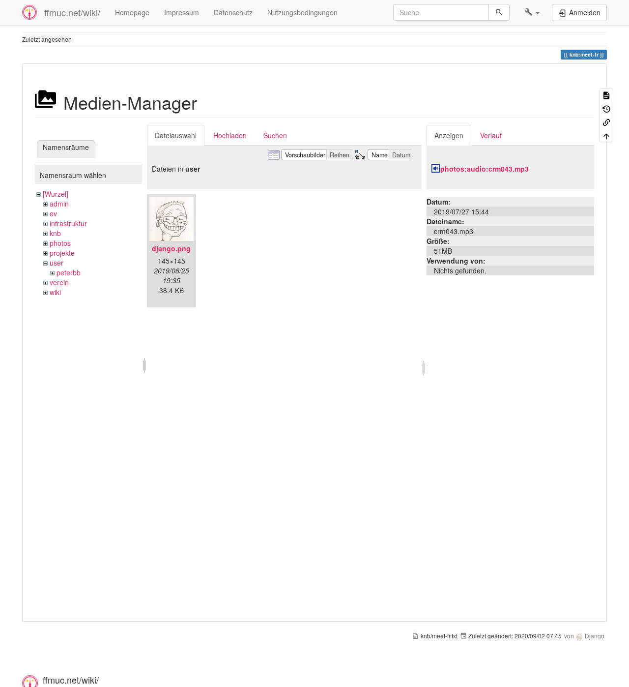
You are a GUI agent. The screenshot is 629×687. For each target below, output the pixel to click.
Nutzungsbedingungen (302, 12)
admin (59, 204)
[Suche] (499, 12)
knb (55, 233)
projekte (62, 253)
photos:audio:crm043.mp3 (484, 169)
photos (60, 243)
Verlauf (491, 135)
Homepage (132, 12)
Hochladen (230, 135)
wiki (55, 292)
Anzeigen (448, 135)
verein (59, 282)
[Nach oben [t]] (606, 135)
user (56, 263)
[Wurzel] (55, 194)
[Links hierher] (606, 122)
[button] (532, 12)
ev (53, 213)
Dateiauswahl (176, 135)
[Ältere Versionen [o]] (606, 108)
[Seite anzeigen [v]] (606, 95)
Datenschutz (233, 12)
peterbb (69, 272)
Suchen (275, 135)
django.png (171, 248)
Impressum (181, 12)
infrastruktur (68, 223)
